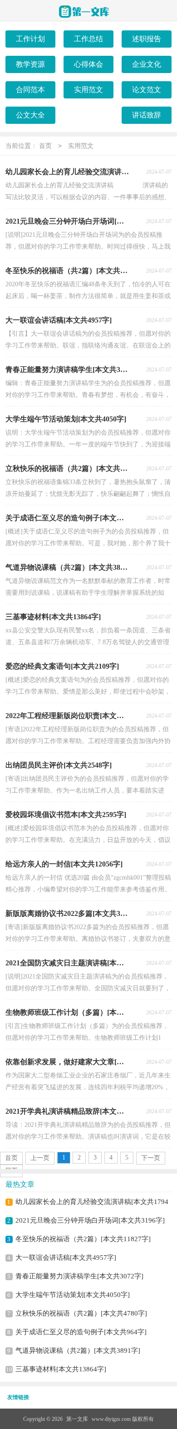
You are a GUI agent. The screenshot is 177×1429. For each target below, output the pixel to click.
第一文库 (77, 1419)
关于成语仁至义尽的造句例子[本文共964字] (81, 1332)
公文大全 (30, 115)
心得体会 (88, 64)
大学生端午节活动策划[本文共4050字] (72, 1294)
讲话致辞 (146, 115)
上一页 (39, 1158)
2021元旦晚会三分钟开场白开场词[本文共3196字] (90, 1220)
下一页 (150, 1158)
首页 (45, 145)
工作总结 (88, 39)
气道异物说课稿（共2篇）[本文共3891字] (77, 1350)
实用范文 (88, 89)
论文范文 (146, 89)
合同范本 (30, 89)
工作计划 (30, 39)
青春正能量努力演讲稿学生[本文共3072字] (79, 1276)
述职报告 (146, 39)
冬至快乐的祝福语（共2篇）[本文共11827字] (83, 1239)
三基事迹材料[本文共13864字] (60, 1369)
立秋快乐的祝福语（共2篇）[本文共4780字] (81, 1313)
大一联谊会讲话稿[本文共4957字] (65, 1257)
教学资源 (30, 64)
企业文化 (146, 64)
